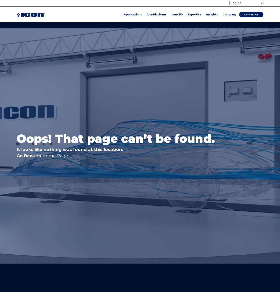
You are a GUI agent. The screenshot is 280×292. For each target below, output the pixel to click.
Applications (133, 14)
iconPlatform (156, 14)
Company (229, 14)
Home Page (55, 155)
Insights (212, 14)
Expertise (195, 14)
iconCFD (177, 14)
